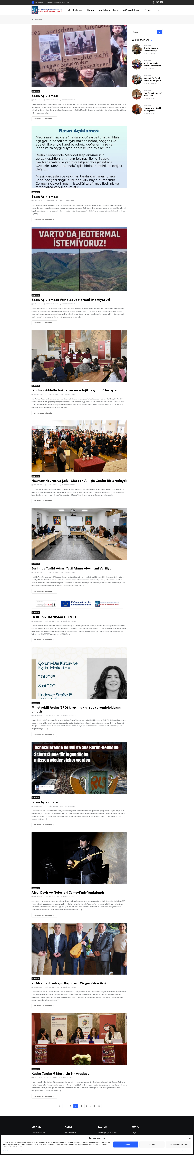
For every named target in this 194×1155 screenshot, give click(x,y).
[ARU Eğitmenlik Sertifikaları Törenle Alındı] (137, 64)
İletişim (158, 10)
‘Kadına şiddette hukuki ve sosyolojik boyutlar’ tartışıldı (75, 390)
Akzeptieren (125, 1144)
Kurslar (116, 10)
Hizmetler (90, 10)
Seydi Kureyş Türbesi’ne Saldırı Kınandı (58, 2)
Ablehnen (152, 1144)
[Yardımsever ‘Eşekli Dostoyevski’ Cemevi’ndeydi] (137, 109)
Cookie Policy (7, 1151)
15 (94, 1106)
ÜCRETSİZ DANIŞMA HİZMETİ (54, 617)
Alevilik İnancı (104, 10)
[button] (190, 1138)
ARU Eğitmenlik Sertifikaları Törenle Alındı (153, 65)
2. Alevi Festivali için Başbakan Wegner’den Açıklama (73, 983)
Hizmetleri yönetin (184, 1151)
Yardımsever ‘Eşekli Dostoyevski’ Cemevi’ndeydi (152, 111)
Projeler (148, 10)
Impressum (26, 1151)
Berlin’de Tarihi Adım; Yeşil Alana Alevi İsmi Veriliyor (72, 568)
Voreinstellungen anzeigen (178, 1144)
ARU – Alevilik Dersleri (131, 10)
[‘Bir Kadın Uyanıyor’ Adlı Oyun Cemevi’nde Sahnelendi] (137, 94)
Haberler (147, 45)
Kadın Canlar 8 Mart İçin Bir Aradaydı (61, 1073)
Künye (134, 1133)
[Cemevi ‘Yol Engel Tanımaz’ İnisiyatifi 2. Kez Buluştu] (137, 79)
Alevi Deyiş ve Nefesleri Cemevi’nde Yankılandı (68, 892)
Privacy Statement (17, 1151)
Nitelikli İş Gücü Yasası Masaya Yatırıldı (151, 50)
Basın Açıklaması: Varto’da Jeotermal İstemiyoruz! (71, 300)
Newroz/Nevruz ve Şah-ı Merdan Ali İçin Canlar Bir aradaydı (79, 481)
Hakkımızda (77, 10)
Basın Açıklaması (45, 96)
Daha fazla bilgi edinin (43, 118)
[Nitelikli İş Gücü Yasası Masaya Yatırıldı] (137, 49)
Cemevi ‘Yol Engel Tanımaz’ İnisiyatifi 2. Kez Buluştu (152, 81)
